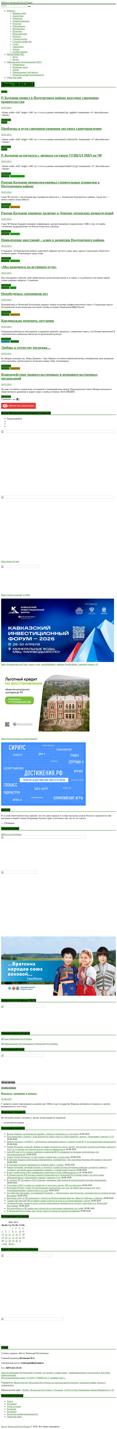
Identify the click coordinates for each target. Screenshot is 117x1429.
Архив (16, 70)
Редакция (11, 1409)
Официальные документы (25, 72)
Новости (11, 11)
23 (16, 1238)
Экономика (18, 46)
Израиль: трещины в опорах (19, 1093)
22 (13, 1238)
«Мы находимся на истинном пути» (29, 267)
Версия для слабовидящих (21, 405)
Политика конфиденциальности (28, 75)
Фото (15, 57)
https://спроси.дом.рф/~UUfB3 (15, 595)
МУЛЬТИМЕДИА (15, 54)
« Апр (4, 1244)
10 (20, 1231)
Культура (17, 23)
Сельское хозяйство (22, 41)
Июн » (12, 1244)
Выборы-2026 (19, 13)
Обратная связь (14, 77)
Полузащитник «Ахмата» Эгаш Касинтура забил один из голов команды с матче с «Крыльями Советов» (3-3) (60, 1136)
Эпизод (16, 49)
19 (3, 1238)
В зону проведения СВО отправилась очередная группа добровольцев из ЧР (44, 1172)
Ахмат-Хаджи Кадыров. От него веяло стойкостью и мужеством (38, 1157)
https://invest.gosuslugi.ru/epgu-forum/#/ (19, 739)
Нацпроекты (19, 28)
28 (9, 1241)
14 (9, 1234)
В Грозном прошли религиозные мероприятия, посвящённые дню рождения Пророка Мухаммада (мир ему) (59, 1159)
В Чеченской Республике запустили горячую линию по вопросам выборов (43, 1211)
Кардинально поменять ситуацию (27, 320)
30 (16, 1241)
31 (20, 1241)
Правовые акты (20, 67)
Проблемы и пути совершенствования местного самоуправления (51, 128)
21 (9, 1238)
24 (20, 1238)
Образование (19, 26)
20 (6, 1238)
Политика (17, 31)
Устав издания (14, 1406)
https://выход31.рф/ (10, 561)
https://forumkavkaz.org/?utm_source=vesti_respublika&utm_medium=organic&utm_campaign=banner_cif (49, 664)
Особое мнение (20, 52)
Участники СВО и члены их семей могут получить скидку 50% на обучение (44, 1185)
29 (13, 1241)
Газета (10, 1401)
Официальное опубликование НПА (24, 62)
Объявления (18, 64)
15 (13, 1234)
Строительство (20, 39)
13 (6, 1234)
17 (20, 1234)
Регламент (12, 1404)
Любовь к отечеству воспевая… (26, 347)
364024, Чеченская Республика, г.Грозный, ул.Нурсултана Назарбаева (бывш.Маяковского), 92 (68, 1390)
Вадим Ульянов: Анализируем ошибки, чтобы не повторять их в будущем (43, 1134)
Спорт (16, 44)
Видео (16, 59)
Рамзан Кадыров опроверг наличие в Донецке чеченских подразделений (57, 213)
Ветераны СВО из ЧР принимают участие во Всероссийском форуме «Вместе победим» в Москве (55, 1198)
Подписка (12, 1411)
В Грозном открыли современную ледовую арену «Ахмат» (35, 1165)
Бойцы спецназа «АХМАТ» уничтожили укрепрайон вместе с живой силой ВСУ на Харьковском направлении (61, 1141)
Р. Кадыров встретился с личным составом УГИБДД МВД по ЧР (51, 155)
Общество (17, 18)
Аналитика (18, 16)
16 (16, 1234)
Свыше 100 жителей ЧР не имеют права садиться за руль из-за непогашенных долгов (48, 1200)
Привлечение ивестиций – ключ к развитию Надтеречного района (52, 240)
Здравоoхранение (21, 21)
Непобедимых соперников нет (24, 294)
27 (6, 1241)
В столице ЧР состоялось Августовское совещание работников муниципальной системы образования (56, 1180)
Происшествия (20, 34)
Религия (17, 36)
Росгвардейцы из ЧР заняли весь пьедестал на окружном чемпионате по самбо (45, 1208)
